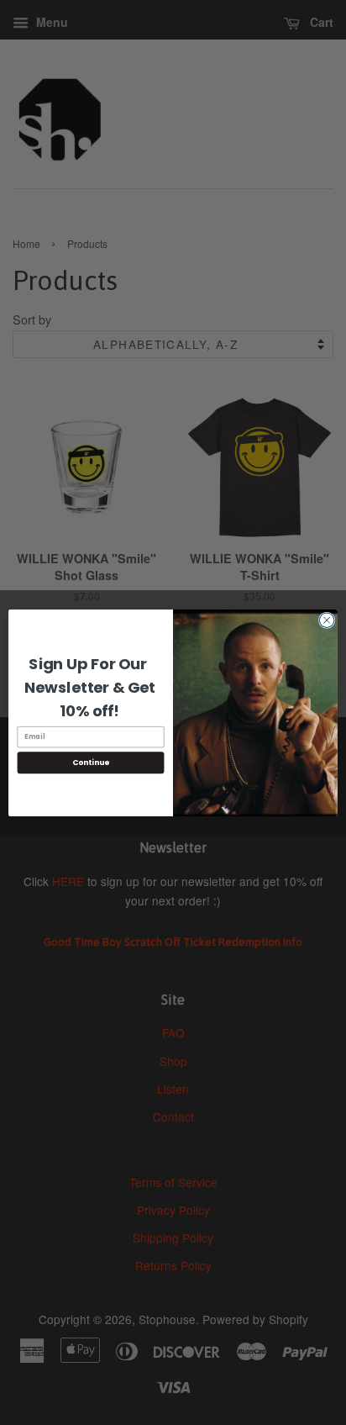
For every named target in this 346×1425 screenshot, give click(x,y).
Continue (90, 762)
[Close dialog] (326, 619)
